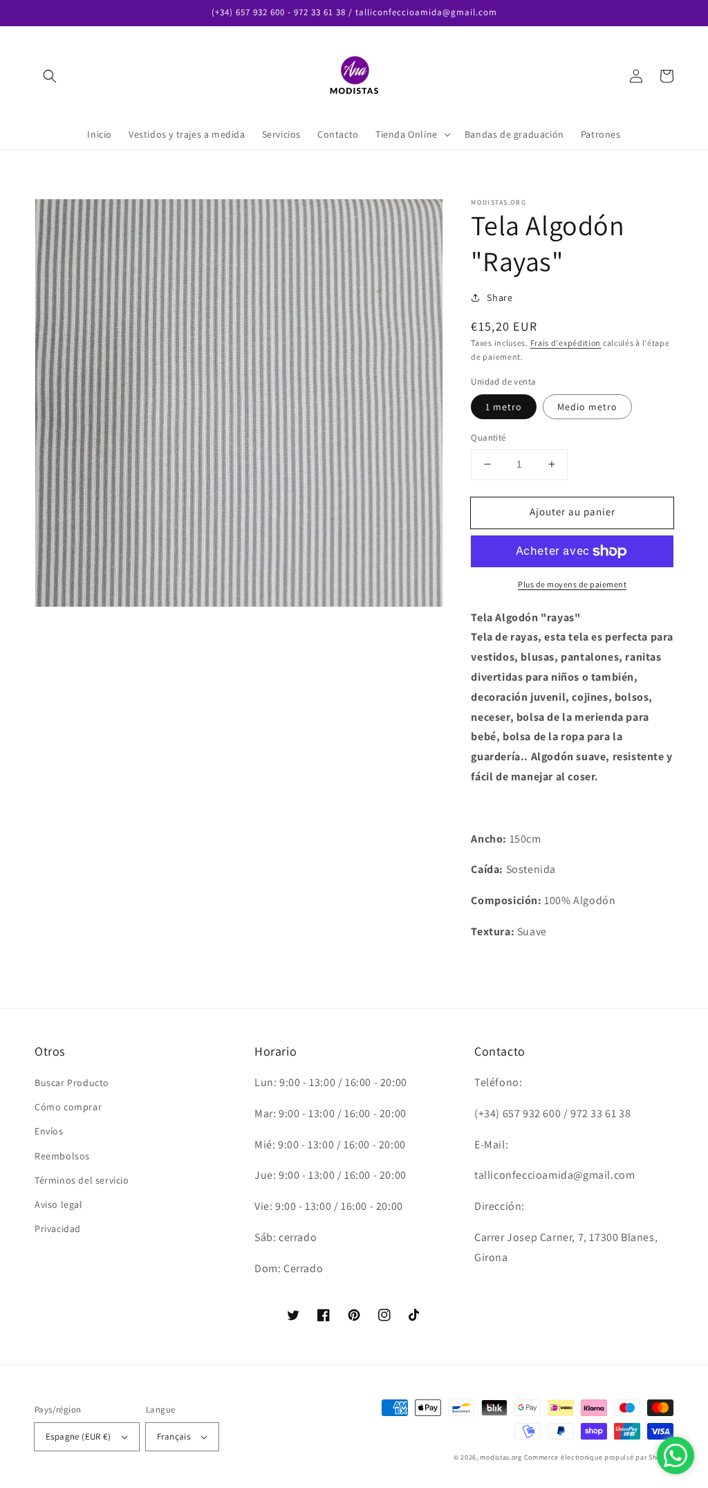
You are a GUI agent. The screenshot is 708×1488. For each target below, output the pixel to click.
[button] (50, 76)
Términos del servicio (82, 1180)
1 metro (503, 407)
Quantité (488, 437)
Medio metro (587, 407)
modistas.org (500, 1457)
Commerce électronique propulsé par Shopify (598, 1457)
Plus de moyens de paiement (572, 584)
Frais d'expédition (566, 343)
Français (173, 1436)
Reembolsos (62, 1156)
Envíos (49, 1131)
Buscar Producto (72, 1082)
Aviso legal (59, 1204)
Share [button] (499, 297)
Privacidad (58, 1228)
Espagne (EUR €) (78, 1436)
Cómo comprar (68, 1107)
